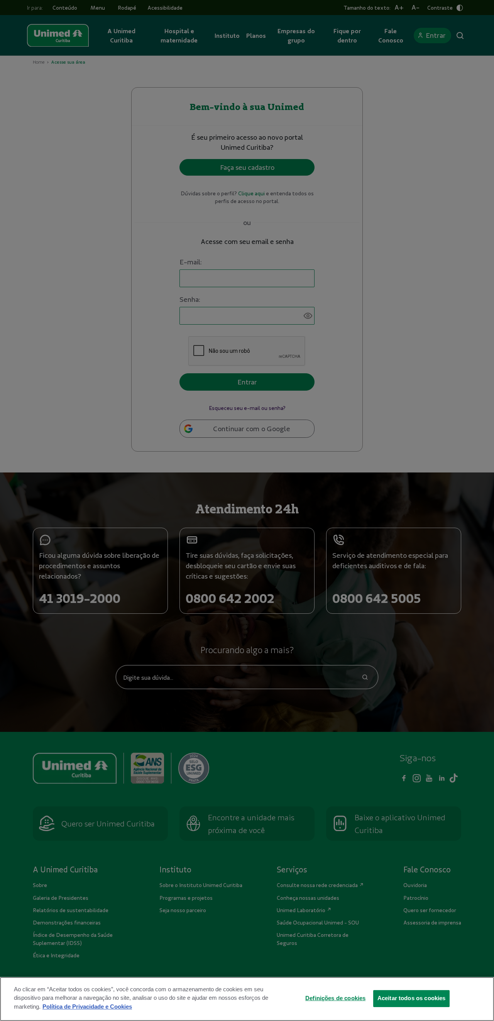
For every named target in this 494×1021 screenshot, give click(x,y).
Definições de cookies (335, 998)
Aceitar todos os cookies (411, 998)
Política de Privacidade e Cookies (87, 1006)
